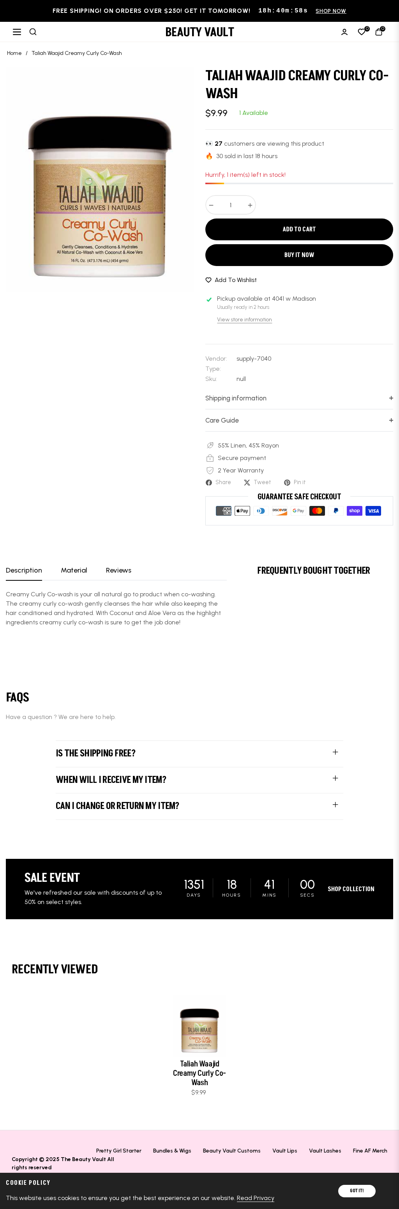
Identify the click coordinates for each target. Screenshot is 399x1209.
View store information (244, 319)
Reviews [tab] (118, 570)
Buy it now (299, 255)
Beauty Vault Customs (232, 1150)
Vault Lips (284, 1150)
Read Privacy (255, 1198)
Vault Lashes (325, 1150)
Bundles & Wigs (172, 1150)
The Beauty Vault (83, 1159)
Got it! (357, 1191)
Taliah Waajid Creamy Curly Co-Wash (199, 1073)
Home (14, 53)
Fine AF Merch (370, 1150)
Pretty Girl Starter (118, 1150)
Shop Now (331, 11)
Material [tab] (74, 570)
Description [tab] (24, 570)
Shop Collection (351, 889)
